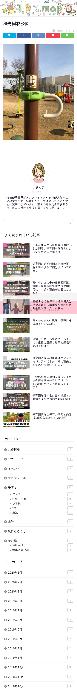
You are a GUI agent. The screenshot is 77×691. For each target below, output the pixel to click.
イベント (39, 468)
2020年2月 (39, 582)
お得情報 (39, 449)
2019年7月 (39, 610)
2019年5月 (39, 629)
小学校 (41, 503)
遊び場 (39, 540)
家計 (39, 521)
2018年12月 (39, 667)
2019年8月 (39, 601)
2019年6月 (39, 620)
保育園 (41, 494)
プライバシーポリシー (31, 305)
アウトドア (39, 459)
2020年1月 (39, 591)
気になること (39, 531)
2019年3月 (39, 638)
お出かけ (41, 545)
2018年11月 (39, 676)
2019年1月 (39, 657)
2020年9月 (39, 572)
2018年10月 (39, 686)
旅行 (41, 508)
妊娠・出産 (41, 499)
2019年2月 (39, 648)
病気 (41, 512)
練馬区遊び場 (41, 549)
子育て (39, 487)
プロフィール (39, 478)
